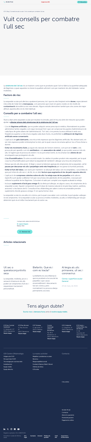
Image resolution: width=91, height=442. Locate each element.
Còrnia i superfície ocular (72, 279)
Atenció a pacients (68, 415)
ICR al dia (36, 369)
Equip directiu (8, 369)
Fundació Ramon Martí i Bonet (43, 364)
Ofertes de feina (38, 367)
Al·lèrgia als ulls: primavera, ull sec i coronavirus (72, 270)
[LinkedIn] (4, 429)
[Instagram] (11, 429)
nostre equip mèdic (59, 312)
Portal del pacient (67, 417)
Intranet (40, 436)
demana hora (39, 312)
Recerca (35, 359)
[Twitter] (8, 429)
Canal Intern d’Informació (65, 436)
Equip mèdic (8, 367)
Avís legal (25, 436)
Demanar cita (26, 231)
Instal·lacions (8, 364)
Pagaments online (68, 420)
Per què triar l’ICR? (10, 359)
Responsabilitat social (40, 361)
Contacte (65, 412)
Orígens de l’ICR (9, 356)
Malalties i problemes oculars (42, 356)
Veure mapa (8, 333)
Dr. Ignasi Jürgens (22, 224)
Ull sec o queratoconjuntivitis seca (15, 270)
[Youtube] (18, 429)
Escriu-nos (27, 312)
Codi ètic (56, 436)
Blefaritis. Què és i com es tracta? (43, 269)
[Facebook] (15, 429)
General (65, 281)
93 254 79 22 (9, 2)
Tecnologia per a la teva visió (13, 361)
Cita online (83, 2)
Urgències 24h (45, 2)
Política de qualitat (47, 436)
